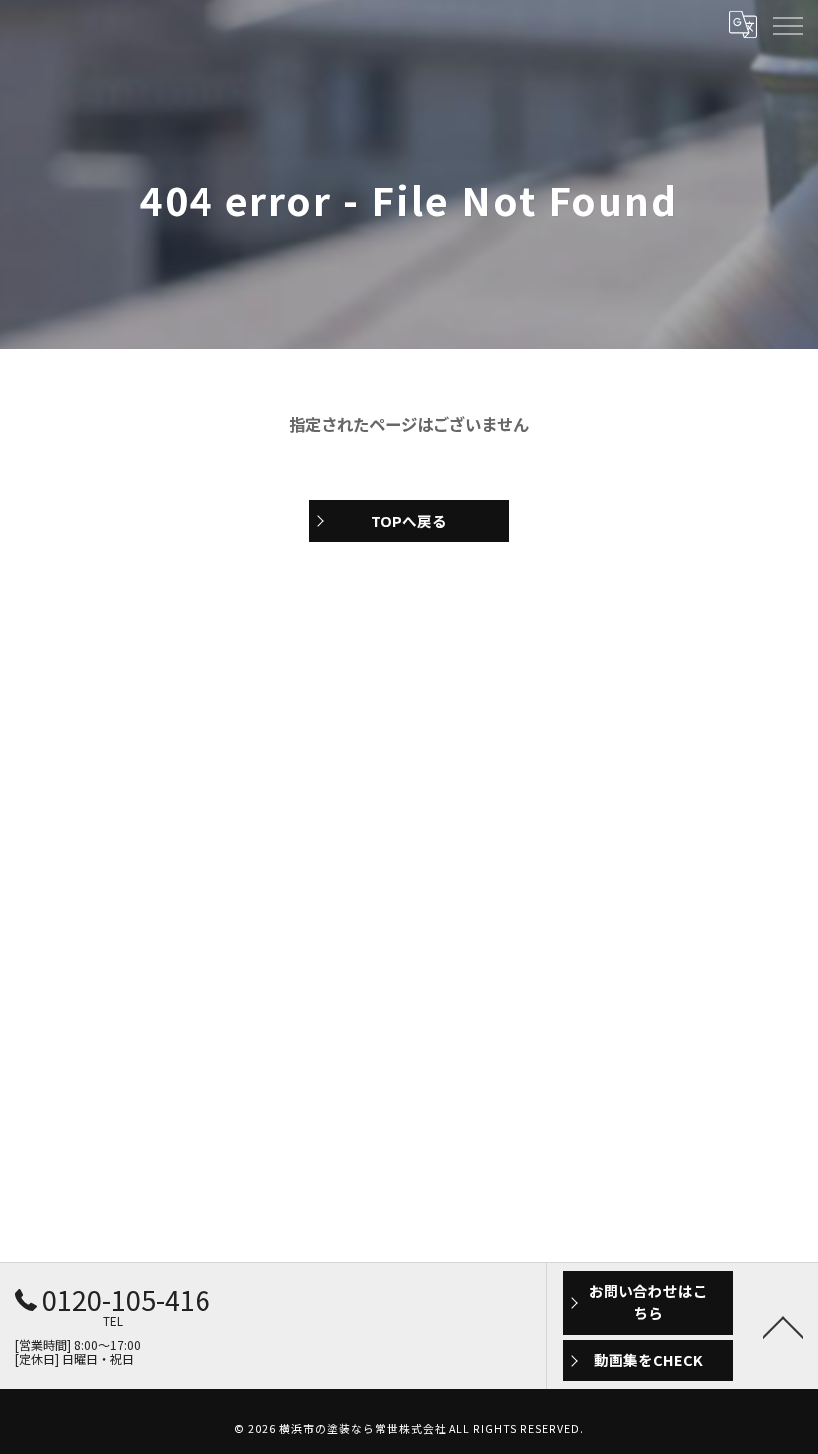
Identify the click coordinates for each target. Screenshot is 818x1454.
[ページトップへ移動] (783, 1326)
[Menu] (787, 25)
